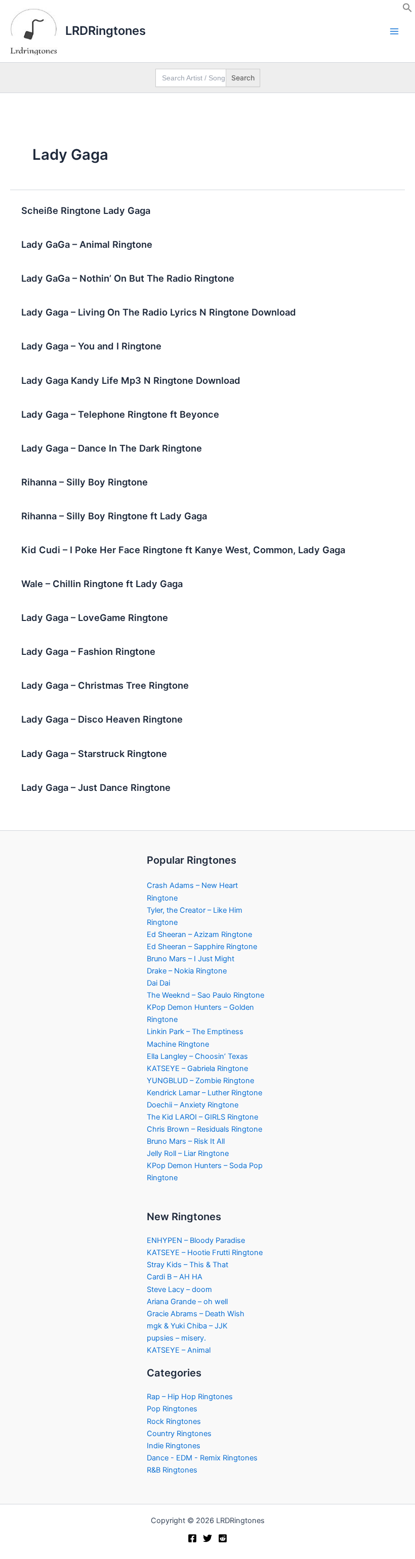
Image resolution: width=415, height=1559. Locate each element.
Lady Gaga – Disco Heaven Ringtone (102, 719)
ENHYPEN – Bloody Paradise (196, 1240)
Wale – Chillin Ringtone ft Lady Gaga (102, 583)
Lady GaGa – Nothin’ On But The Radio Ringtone (127, 278)
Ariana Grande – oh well (187, 1301)
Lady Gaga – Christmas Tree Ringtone (105, 685)
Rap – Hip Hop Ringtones (190, 1396)
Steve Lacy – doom (179, 1289)
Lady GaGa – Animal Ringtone (86, 244)
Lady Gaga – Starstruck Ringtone (94, 753)
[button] (407, 10)
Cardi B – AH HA (174, 1276)
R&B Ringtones (172, 1470)
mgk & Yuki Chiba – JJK (187, 1325)
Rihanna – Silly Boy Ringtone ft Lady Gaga (114, 515)
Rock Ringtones (174, 1421)
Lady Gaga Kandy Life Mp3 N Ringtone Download (130, 380)
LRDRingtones (105, 30)
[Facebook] (192, 1538)
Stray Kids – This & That (187, 1264)
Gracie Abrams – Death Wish (195, 1313)
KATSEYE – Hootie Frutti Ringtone (205, 1252)
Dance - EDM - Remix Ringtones (202, 1457)
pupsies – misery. (176, 1338)
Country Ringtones (179, 1433)
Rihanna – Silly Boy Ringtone (84, 481)
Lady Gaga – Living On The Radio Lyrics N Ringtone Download (158, 312)
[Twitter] (207, 1538)
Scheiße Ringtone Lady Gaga (85, 210)
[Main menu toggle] (394, 31)
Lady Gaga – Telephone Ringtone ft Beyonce (120, 414)
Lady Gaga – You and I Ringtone (91, 345)
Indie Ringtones (173, 1445)
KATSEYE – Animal (179, 1350)
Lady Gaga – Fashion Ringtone (88, 651)
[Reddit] (222, 1538)
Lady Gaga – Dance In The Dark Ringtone (111, 448)
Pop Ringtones (172, 1408)
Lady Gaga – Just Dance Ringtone (96, 787)
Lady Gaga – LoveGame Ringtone (94, 617)
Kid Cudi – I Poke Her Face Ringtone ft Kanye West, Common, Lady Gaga (183, 549)
